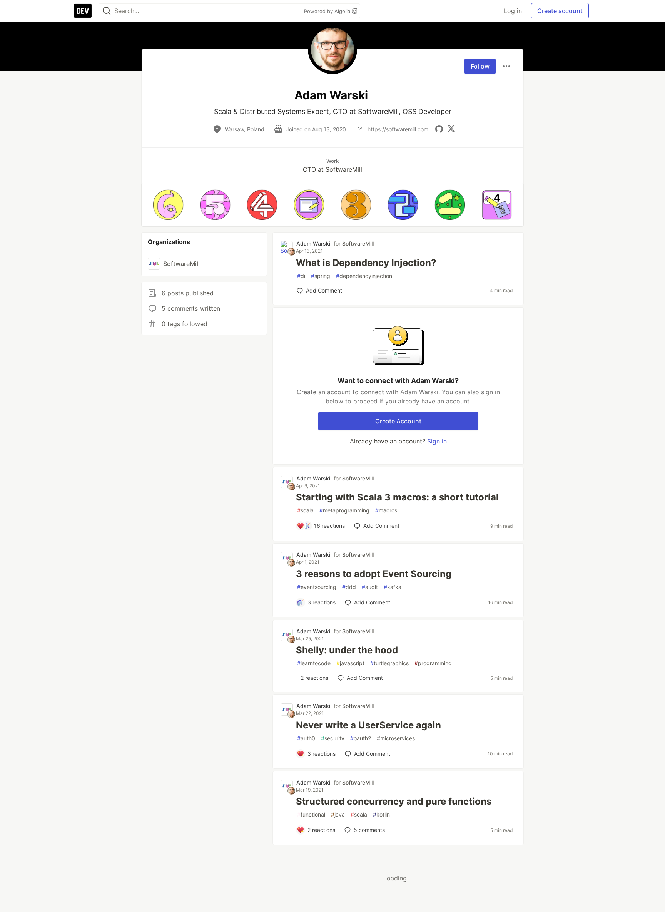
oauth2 (360, 738)
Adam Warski (313, 243)
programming (433, 663)
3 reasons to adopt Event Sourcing (373, 573)
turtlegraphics (389, 663)
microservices (396, 738)
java (338, 814)
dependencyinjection (364, 276)
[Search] (106, 11)
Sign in (437, 441)
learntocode (314, 663)
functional (311, 814)
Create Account (398, 421)
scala (305, 510)
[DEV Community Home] (82, 10)
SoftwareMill (358, 243)
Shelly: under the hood (347, 650)
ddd (349, 587)
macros (386, 510)
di (301, 276)
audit (370, 587)
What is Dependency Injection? (366, 262)
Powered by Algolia (328, 11)
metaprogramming (344, 510)
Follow (480, 66)
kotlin (381, 814)
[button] (168, 204)
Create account (560, 11)
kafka (392, 587)
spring (320, 276)
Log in (513, 11)
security (332, 738)
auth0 (306, 738)
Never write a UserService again (368, 725)
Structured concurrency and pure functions (393, 801)
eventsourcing (316, 587)
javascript (350, 663)
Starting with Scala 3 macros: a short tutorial (397, 497)
